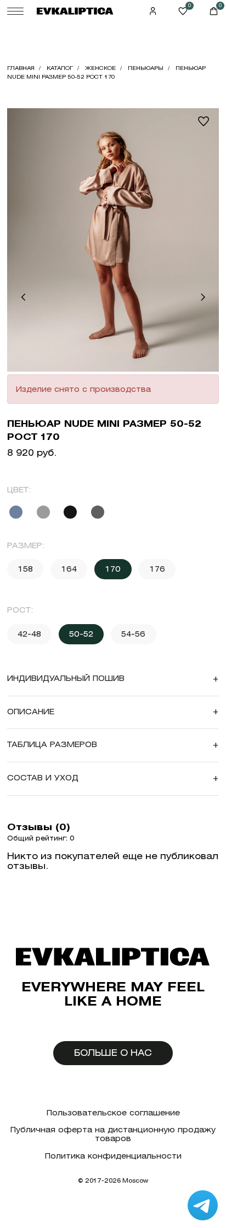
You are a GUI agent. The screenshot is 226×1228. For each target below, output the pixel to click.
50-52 (81, 634)
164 (69, 569)
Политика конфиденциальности (113, 1156)
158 (25, 569)
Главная (21, 68)
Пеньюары (145, 68)
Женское (100, 68)
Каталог (60, 68)
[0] (183, 11)
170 (113, 569)
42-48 (29, 634)
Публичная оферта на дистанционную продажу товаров (113, 1134)
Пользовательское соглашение (113, 1113)
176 (157, 569)
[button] (23, 297)
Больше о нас (113, 1053)
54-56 (133, 634)
